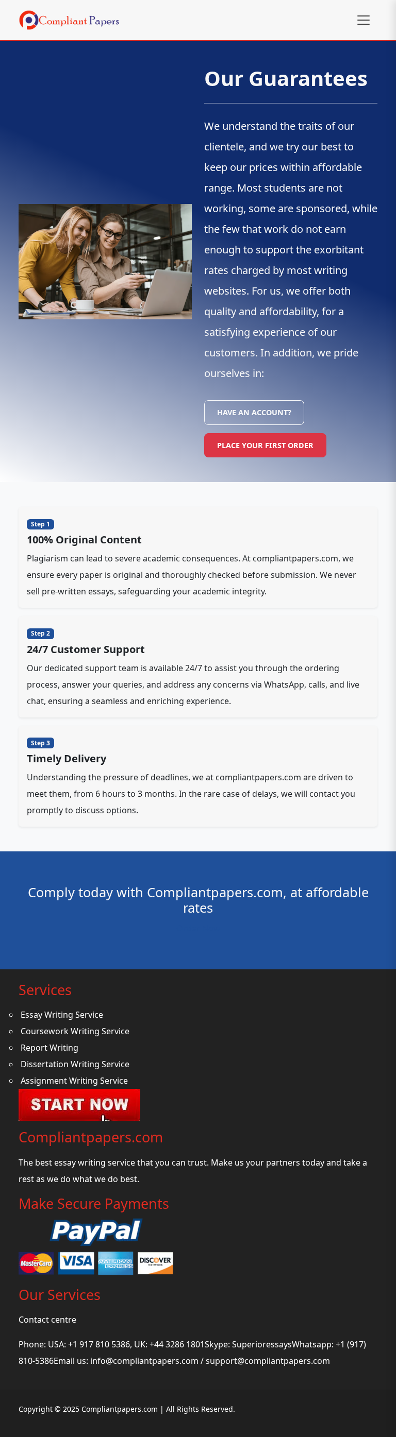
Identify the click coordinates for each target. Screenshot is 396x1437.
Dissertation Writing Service (75, 1064)
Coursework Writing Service (75, 1031)
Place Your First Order (265, 445)
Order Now (198, 928)
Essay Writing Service (62, 1014)
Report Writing (49, 1047)
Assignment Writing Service (74, 1080)
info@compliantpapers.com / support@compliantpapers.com (210, 1360)
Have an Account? (254, 412)
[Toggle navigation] (363, 20)
